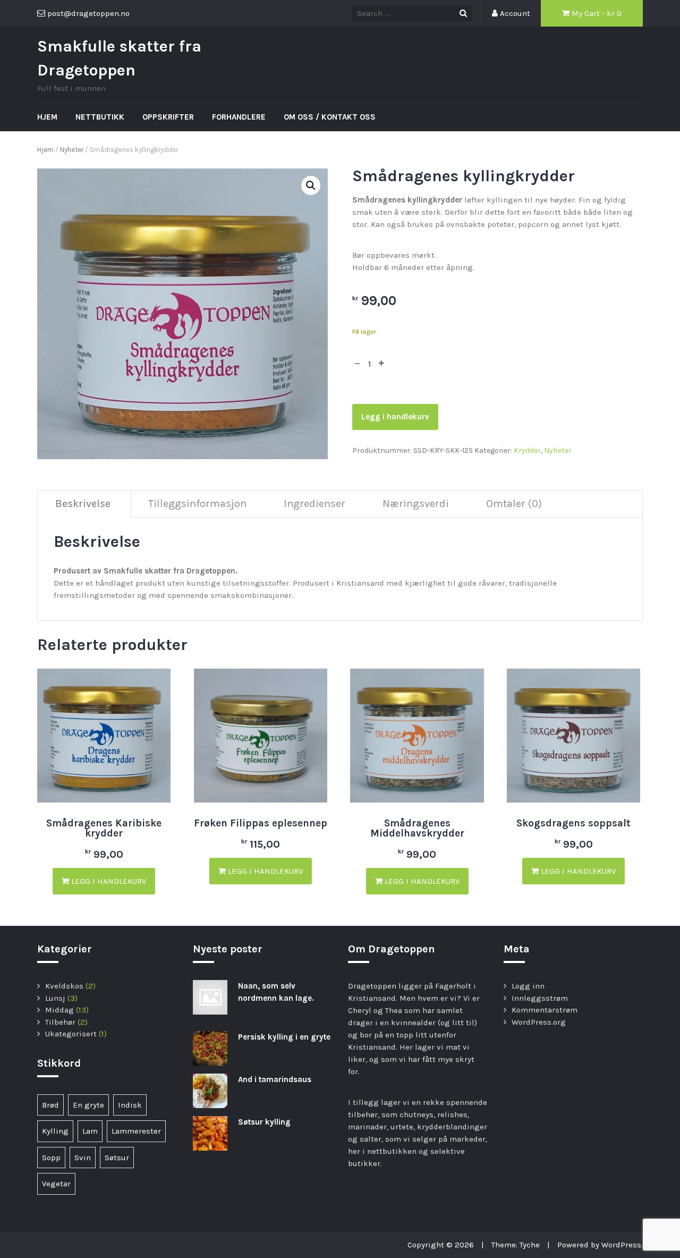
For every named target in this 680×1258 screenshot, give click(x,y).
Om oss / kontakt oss (330, 117)
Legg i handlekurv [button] (107, 881)
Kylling (55, 1131)
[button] (310, 185)
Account (514, 13)
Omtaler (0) (514, 503)
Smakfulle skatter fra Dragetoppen (119, 58)
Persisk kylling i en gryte (284, 1037)
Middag (59, 1010)
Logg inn (528, 986)
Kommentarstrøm (544, 1010)
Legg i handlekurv (395, 416)
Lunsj (55, 998)
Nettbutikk (99, 117)
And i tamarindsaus (274, 1079)
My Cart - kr (596, 13)
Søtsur (117, 1157)
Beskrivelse (82, 503)
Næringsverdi (415, 503)
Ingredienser (314, 503)
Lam (90, 1131)
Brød (50, 1105)
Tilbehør (60, 1022)
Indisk (130, 1105)
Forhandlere (239, 117)
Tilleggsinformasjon (197, 503)
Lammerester (136, 1131)
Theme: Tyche (515, 1244)
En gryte (88, 1105)
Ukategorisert (71, 1034)
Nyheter (71, 150)
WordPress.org (539, 1022)
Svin (82, 1157)
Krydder (527, 450)
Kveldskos (64, 986)
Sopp (51, 1157)
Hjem (47, 117)
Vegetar (56, 1183)
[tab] (83, 504)
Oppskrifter (168, 117)
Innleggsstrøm (540, 998)
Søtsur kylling (264, 1122)
